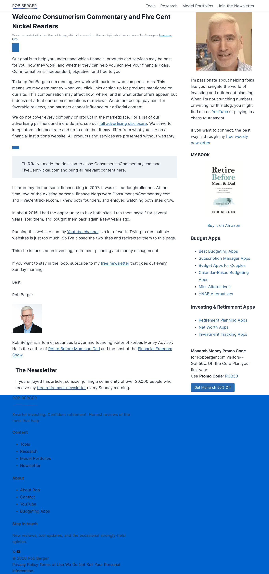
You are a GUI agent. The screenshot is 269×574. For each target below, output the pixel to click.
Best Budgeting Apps (218, 251)
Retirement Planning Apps (223, 320)
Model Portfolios (197, 6)
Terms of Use (51, 564)
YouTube (220, 111)
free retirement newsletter (61, 387)
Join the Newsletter (236, 6)
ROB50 (231, 376)
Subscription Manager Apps (224, 258)
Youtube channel (82, 231)
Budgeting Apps (35, 511)
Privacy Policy (25, 564)
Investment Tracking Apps (223, 334)
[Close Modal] (15, 47)
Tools (151, 6)
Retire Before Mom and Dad (74, 348)
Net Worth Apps (213, 327)
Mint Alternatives (214, 286)
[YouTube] (18, 552)
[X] (13, 552)
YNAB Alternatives (216, 293)
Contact (27, 497)
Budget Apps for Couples (222, 265)
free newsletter (115, 263)
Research (169, 6)
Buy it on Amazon (223, 225)
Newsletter (30, 465)
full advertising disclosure (123, 123)
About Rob (30, 490)
